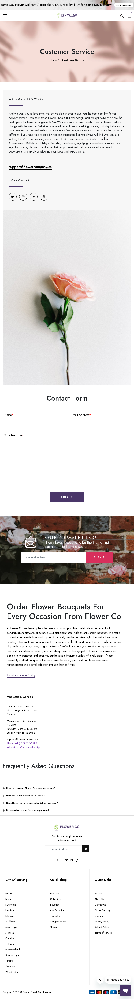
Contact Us (100, 904)
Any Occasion (57, 910)
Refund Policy (102, 927)
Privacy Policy (102, 921)
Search (98, 893)
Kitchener (10, 916)
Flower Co (28, 992)
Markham (10, 921)
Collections (55, 899)
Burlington (10, 904)
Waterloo (10, 966)
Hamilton (9, 910)
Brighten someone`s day (21, 675)
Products (54, 893)
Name (8, 415)
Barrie (8, 893)
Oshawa (9, 944)
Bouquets (54, 904)
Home (53, 60)
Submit (99, 557)
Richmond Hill (12, 949)
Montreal (9, 932)
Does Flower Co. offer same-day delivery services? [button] (32, 803)
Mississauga (11, 927)
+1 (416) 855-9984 (26, 743)
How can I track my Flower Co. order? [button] (25, 795)
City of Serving (102, 910)
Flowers (54, 927)
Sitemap (99, 916)
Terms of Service (103, 932)
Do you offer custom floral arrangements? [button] (27, 810)
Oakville (9, 938)
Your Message (13, 435)
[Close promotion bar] (129, 5)
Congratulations (58, 921)
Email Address (80, 415)
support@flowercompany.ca (30, 166)
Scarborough (12, 955)
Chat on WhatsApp (31, 747)
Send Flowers (123, 5)
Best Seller (55, 916)
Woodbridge (11, 972)
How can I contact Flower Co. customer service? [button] (30, 788)
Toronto (9, 961)
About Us (99, 899)
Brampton (10, 899)
